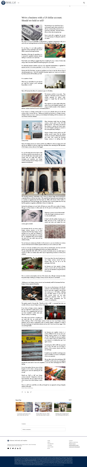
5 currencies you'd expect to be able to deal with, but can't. (23, 414)
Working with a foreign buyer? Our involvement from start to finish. (62, 414)
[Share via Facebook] (22, 392)
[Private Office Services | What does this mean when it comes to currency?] (43, 407)
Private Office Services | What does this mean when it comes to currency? (43, 414)
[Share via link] (30, 392)
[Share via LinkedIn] (28, 392)
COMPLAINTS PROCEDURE (74, 446)
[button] (18, 2)
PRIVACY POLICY (72, 443)
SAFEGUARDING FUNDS (73, 445)
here (63, 462)
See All (70, 399)
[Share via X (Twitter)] (25, 392)
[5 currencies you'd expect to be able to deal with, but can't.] (24, 407)
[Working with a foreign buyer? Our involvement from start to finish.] (62, 407)
